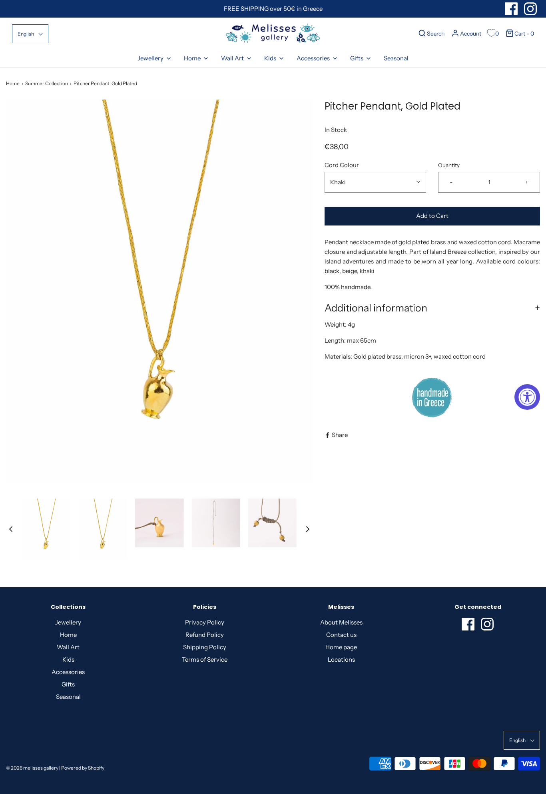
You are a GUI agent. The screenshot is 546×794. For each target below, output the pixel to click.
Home (13, 83)
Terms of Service (204, 659)
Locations (341, 659)
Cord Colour (342, 165)
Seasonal (396, 58)
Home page (341, 647)
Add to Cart (432, 215)
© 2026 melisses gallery (32, 768)
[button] (30, 33)
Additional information (376, 308)
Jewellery (68, 622)
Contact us (341, 634)
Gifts (68, 684)
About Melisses (341, 622)
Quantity (449, 165)
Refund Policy (204, 634)
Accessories (68, 672)
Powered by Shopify (82, 768)
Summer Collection (46, 83)
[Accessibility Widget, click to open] (527, 397)
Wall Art (68, 647)
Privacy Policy (204, 622)
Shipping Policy (204, 647)
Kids (68, 659)
